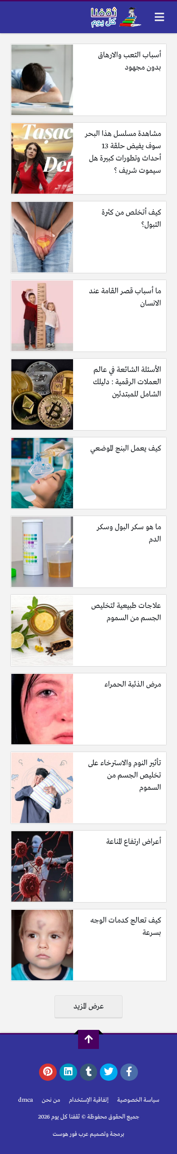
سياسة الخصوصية (138, 1100)
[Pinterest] (48, 1072)
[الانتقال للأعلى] (88, 1039)
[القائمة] (159, 17)
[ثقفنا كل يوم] (115, 17)
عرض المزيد (89, 1006)
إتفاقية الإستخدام (88, 1100)
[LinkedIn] (68, 1072)
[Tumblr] (89, 1072)
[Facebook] (129, 1072)
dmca (25, 1100)
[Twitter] (109, 1072)
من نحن (51, 1100)
